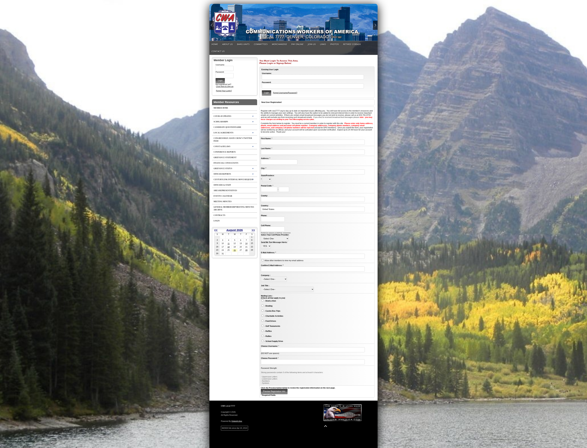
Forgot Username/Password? (285, 93)
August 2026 (234, 230)
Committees (261, 44)
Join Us (312, 44)
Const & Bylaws (222, 146)
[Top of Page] (325, 426)
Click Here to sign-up (224, 86)
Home (215, 44)
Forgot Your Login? (224, 91)
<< (216, 230)
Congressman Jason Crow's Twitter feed (233, 139)
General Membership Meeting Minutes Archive (234, 208)
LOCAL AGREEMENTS (223, 133)
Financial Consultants (226, 163)
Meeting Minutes (223, 201)
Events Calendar (223, 196)
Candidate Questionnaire (227, 127)
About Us (227, 44)
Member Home (221, 108)
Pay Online (297, 44)
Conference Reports (225, 152)
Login (217, 221)
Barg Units (243, 44)
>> (253, 230)
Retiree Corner (352, 44)
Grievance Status (223, 168)
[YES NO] (266, 246)
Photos (334, 44)
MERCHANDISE (279, 44)
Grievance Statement (225, 157)
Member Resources (226, 102)
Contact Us (218, 51)
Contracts (219, 215)
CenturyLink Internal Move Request (233, 179)
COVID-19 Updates (222, 116)
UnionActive (236, 421)
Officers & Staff (222, 185)
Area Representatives (225, 190)
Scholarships (221, 122)
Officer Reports (222, 174)
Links (323, 44)
